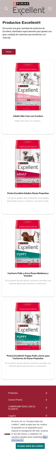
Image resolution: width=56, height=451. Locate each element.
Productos (13, 393)
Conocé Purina (15, 400)
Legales (12, 416)
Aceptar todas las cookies (30, 446)
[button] (50, 8)
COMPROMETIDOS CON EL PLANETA (22, 407)
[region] (28, 434)
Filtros (9, 52)
